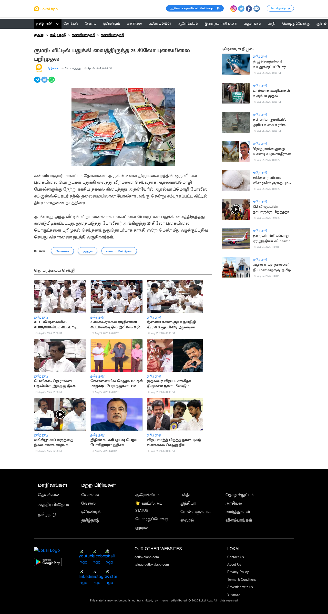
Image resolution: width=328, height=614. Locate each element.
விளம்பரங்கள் (238, 520)
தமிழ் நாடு (44, 23)
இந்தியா (188, 503)
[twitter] (44, 83)
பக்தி (185, 495)
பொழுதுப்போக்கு (151, 519)
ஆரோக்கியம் (147, 495)
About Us (234, 564)
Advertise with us (240, 587)
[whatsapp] (52, 83)
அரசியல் (233, 503)
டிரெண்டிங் (91, 511)
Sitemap (233, 594)
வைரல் (187, 520)
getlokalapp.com (147, 557)
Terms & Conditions (242, 579)
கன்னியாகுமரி (83, 35)
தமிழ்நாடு (47, 514)
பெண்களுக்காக (195, 511)
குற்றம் (141, 527)
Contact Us (235, 557)
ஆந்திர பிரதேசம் (53, 504)
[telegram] (37, 83)
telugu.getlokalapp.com (152, 564)
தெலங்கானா (50, 495)
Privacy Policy (238, 572)
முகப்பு (39, 35)
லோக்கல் (90, 495)
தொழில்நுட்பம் (239, 495)
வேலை (88, 503)
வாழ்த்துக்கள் (237, 511)
